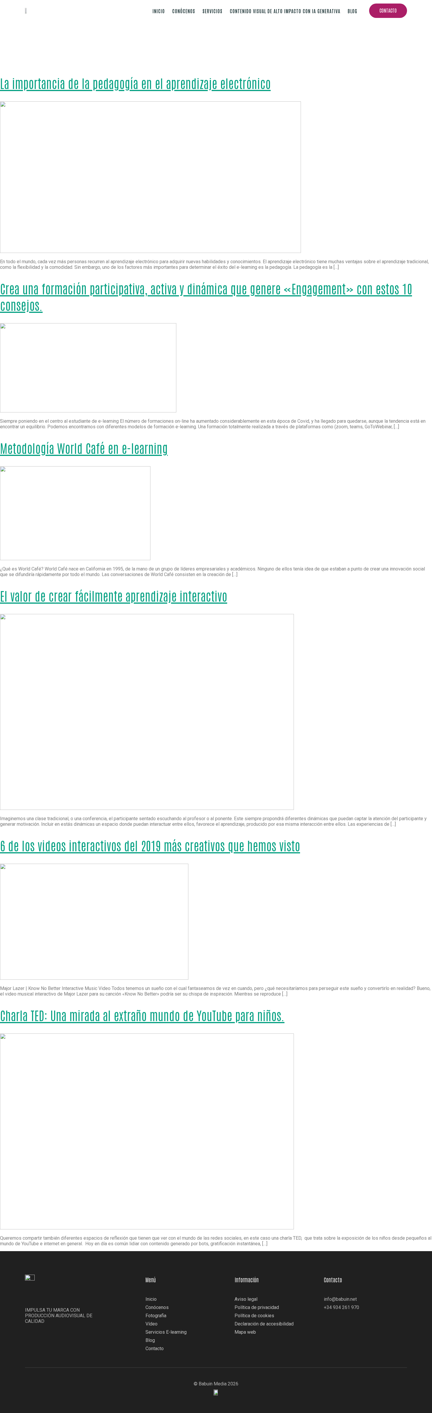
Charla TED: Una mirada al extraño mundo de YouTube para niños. (142, 1015)
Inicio (159, 11)
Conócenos (183, 11)
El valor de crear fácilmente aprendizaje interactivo (113, 595)
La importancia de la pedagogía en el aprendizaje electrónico (135, 83)
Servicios (212, 11)
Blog (352, 11)
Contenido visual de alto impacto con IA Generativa (285, 11)
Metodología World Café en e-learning (84, 448)
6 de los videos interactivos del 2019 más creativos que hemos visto (150, 845)
